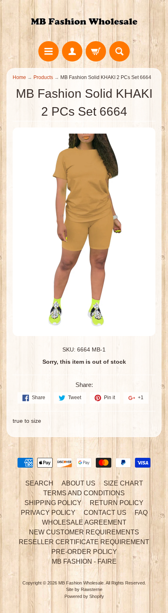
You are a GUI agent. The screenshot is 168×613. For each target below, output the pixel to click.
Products (43, 77)
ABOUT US (78, 483)
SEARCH (39, 483)
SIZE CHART (123, 483)
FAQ (141, 512)
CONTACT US (105, 512)
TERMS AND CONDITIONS (84, 493)
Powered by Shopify (84, 596)
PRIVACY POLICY (48, 512)
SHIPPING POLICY (53, 502)
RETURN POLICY (117, 502)
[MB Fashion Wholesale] (84, 22)
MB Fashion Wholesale (81, 582)
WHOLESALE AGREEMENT (84, 522)
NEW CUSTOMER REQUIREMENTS (84, 532)
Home (19, 77)
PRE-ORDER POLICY (84, 551)
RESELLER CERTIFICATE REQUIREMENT (84, 541)
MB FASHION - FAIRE (84, 561)
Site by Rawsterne (84, 589)
